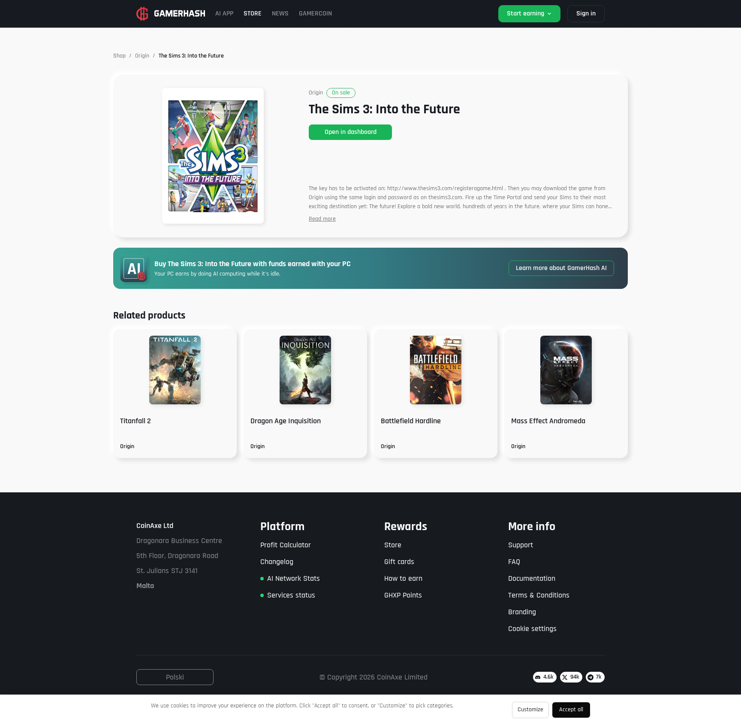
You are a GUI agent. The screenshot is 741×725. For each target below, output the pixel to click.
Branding (522, 612)
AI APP (224, 13)
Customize (530, 709)
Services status (291, 595)
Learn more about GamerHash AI (561, 268)
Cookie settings (532, 629)
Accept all (571, 709)
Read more (322, 219)
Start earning (525, 13)
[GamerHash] (170, 14)
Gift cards (399, 562)
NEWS (280, 13)
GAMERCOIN (315, 13)
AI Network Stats (293, 578)
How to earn (403, 578)
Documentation (531, 578)
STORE (253, 13)
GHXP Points (403, 595)
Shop (119, 56)
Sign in (586, 13)
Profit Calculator (285, 545)
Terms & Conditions (538, 595)
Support (520, 545)
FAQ (514, 562)
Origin (142, 56)
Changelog (276, 562)
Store (392, 545)
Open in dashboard (351, 132)
